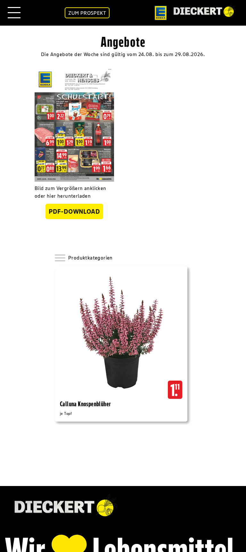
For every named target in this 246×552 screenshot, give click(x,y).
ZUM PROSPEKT (87, 13)
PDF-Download (74, 211)
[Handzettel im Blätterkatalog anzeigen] (74, 124)
